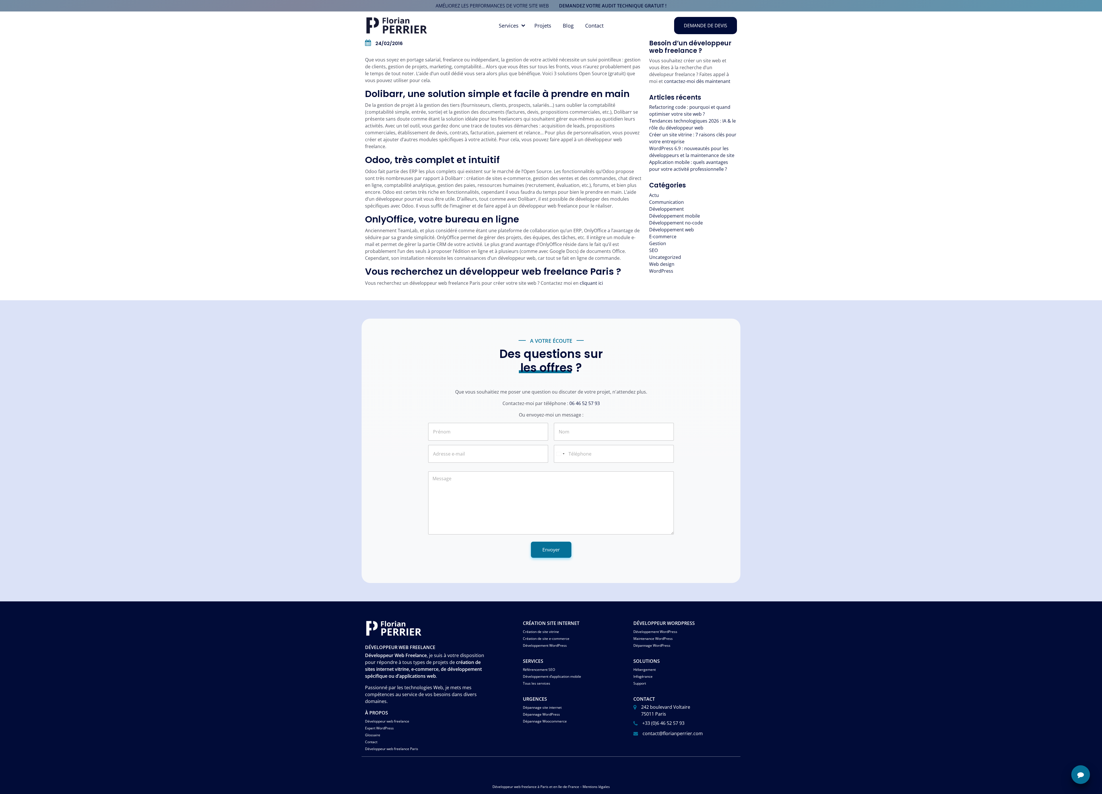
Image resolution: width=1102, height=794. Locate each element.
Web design (661, 264)
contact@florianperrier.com (673, 733)
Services (509, 25)
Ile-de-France (568, 786)
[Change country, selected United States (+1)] (560, 454)
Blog (568, 25)
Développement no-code (676, 223)
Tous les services (536, 683)
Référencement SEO (539, 669)
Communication (666, 202)
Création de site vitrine (541, 631)
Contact (594, 25)
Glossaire (372, 735)
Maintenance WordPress (653, 638)
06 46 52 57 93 (584, 403)
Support (639, 683)
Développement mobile (674, 216)
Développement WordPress (545, 645)
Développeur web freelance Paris (391, 748)
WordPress (661, 271)
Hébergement (644, 669)
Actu (654, 195)
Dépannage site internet (542, 707)
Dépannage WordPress (651, 645)
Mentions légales (596, 786)
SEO (653, 250)
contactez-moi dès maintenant (697, 81)
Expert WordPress (379, 728)
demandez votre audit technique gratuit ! (612, 6)
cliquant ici (591, 283)
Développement (666, 209)
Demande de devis (705, 25)
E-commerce (662, 236)
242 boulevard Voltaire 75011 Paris (665, 710)
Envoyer (551, 550)
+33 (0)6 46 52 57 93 (663, 723)
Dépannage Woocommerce (545, 721)
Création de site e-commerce (546, 638)
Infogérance (643, 676)
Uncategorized (665, 257)
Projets (542, 25)
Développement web (671, 229)
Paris (544, 786)
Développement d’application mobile (552, 676)
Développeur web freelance (387, 721)
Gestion (657, 243)
